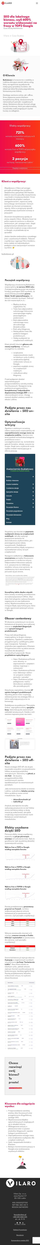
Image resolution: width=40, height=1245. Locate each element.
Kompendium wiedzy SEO (20, 1240)
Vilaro (6, 36)
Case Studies (18, 36)
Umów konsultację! (15, 1088)
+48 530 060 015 (20, 1217)
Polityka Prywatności (20, 1230)
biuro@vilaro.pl (20, 1215)
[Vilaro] (6, 3)
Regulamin (20, 1235)
